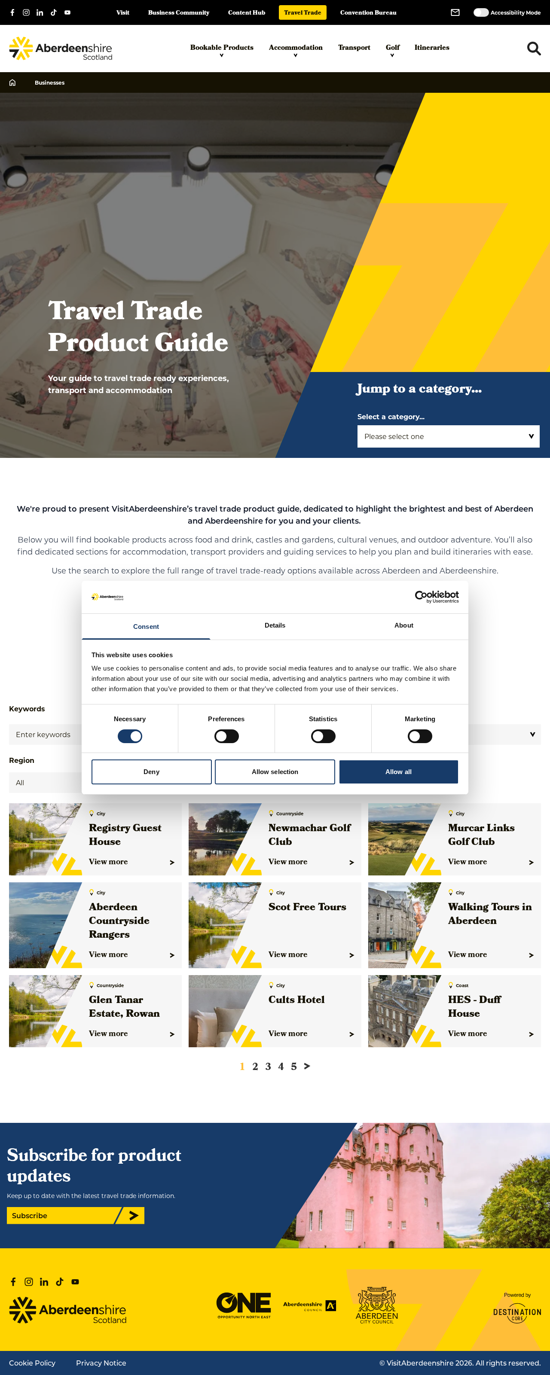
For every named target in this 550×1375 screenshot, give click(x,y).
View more (108, 863)
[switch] (226, 736)
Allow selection (275, 771)
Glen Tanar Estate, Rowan (124, 1007)
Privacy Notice (101, 1362)
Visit (122, 13)
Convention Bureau (368, 13)
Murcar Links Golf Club (481, 835)
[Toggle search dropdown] (534, 48)
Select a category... (391, 416)
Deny (151, 771)
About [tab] (403, 625)
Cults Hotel (297, 1000)
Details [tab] (275, 625)
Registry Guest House (125, 835)
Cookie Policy (32, 1362)
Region (21, 760)
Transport (354, 48)
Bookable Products (222, 48)
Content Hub (246, 13)
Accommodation (296, 48)
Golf (392, 48)
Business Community (178, 13)
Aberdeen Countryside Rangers (119, 921)
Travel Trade (302, 13)
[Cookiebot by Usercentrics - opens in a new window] (421, 597)
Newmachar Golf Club (309, 835)
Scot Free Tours (307, 908)
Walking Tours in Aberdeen (490, 914)
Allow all (398, 771)
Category (432, 708)
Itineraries (432, 48)
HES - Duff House (474, 1007)
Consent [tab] (146, 626)
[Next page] (307, 1066)
